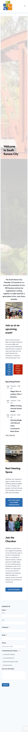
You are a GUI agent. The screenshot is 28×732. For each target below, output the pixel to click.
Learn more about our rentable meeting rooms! (14, 502)
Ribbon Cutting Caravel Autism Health (16, 408)
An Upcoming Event (8, 658)
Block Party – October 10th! (18, 369)
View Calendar (10, 435)
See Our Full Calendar (9, 369)
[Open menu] (24, 6)
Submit (5, 685)
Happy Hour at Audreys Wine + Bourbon (16, 394)
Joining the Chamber (9, 654)
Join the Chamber (14, 589)
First (3, 613)
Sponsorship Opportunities (10, 661)
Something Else (7, 665)
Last (3, 620)
